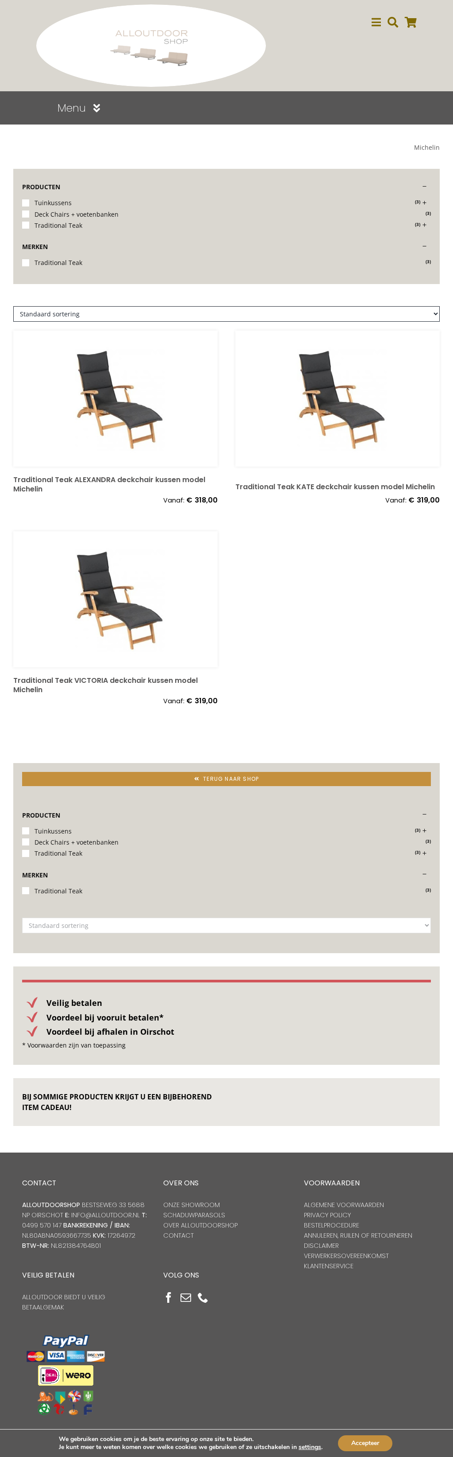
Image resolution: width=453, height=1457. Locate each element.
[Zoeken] (393, 22)
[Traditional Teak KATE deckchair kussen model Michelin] (337, 402)
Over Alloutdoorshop (200, 1225)
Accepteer (365, 1443)
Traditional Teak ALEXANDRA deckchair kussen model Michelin (109, 484)
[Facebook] (168, 1297)
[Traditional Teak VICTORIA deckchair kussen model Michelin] (115, 599)
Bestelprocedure (331, 1225)
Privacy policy (327, 1215)
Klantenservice (328, 1266)
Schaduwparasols (194, 1215)
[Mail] (185, 1297)
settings (310, 1447)
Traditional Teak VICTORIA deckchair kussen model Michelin (105, 685)
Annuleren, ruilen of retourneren (358, 1235)
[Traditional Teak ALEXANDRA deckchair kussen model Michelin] (115, 399)
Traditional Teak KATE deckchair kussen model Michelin (335, 487)
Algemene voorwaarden (344, 1204)
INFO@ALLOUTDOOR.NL (105, 1215)
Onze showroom (191, 1204)
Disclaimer (321, 1245)
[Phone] (203, 1297)
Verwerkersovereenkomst (346, 1255)
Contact (178, 1235)
